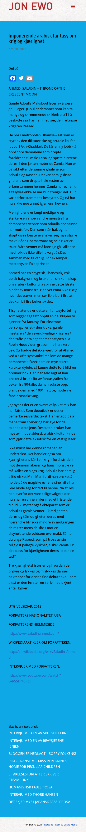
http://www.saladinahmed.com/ (34, 633)
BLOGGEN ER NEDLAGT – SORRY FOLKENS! (42, 753)
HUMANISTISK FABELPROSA (30, 787)
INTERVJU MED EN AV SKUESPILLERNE (38, 733)
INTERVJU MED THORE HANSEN (33, 794)
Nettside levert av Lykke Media (60, 824)
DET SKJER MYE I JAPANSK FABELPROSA (39, 802)
